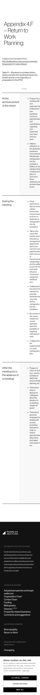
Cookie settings (20, 684)
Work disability (10, 629)
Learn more (25, 671)
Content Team (10, 599)
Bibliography (10, 605)
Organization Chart (13, 596)
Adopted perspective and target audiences (19, 592)
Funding (8, 602)
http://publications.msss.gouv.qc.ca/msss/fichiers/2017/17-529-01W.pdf (20, 62)
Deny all (20, 690)
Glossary (10, 608)
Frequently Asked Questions (17, 611)
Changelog (9, 650)
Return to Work (11, 632)
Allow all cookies (20, 678)
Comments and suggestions (17, 614)
